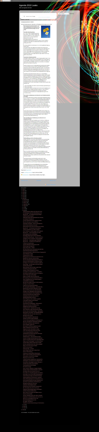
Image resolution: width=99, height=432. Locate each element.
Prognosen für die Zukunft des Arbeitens (30, 285)
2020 (23, 190)
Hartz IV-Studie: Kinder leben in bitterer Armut (31, 350)
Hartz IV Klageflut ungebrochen (28, 324)
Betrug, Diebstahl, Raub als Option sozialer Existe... (32, 267)
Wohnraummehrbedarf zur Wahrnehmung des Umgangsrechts (34, 252)
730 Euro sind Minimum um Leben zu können (31, 229)
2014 (23, 409)
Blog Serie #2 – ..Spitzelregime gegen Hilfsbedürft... (32, 240)
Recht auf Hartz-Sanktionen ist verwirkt (30, 225)
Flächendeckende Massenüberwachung (30, 250)
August (24, 205)
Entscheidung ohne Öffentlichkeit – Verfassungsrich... (32, 303)
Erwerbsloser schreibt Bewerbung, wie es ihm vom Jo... (33, 396)
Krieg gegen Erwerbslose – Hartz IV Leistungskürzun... (33, 223)
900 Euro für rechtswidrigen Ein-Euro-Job (30, 398)
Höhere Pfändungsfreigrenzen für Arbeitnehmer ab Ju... (33, 378)
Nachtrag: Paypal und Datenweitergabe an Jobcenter (32, 369)
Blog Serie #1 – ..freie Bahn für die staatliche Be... (32, 241)
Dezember (25, 199)
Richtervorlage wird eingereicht (28, 246)
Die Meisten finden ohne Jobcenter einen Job (31, 371)
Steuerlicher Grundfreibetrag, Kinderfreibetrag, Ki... (32, 381)
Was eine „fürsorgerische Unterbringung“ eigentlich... (32, 321)
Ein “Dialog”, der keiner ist (27, 401)
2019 (23, 192)
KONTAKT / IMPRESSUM (51, 184)
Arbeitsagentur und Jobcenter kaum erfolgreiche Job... (33, 360)
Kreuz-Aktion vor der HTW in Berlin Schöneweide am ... (33, 374)
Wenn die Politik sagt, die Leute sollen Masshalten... (32, 289)
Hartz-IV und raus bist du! (27, 347)
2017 (23, 195)
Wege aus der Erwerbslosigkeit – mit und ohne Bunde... (33, 341)
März (24, 406)
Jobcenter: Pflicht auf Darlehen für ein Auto (31, 270)
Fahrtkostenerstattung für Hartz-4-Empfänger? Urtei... (33, 292)
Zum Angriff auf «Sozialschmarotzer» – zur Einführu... (33, 271)
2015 (23, 198)
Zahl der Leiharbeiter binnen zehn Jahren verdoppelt (32, 344)
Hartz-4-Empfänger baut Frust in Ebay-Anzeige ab (32, 279)
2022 (23, 189)
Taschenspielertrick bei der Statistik (29, 365)
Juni (24, 208)
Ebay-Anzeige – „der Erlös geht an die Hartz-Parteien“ (33, 264)
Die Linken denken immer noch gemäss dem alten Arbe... (33, 249)
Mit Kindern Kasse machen (28, 315)
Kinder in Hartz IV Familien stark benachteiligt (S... (32, 354)
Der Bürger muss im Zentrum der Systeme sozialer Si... (33, 262)
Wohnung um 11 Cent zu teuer (28, 357)
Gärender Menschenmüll (27, 265)
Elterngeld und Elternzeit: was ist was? (30, 383)
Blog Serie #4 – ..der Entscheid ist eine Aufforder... (32, 228)
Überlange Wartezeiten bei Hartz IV (29, 297)
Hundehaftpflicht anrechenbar (28, 280)
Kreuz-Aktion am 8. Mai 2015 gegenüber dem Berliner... (33, 372)
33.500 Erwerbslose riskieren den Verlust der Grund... (33, 211)
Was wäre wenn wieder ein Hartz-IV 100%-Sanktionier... (33, 282)
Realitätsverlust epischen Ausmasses (29, 306)
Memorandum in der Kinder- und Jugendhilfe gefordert (33, 312)
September (25, 204)
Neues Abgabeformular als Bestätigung (30, 234)
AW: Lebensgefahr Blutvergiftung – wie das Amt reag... (33, 286)
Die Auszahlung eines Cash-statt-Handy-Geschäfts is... (33, 277)
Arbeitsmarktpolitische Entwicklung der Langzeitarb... (32, 377)
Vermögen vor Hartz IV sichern (28, 283)
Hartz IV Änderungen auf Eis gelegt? (29, 274)
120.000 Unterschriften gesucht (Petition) (30, 363)
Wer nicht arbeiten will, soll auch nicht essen (31, 387)
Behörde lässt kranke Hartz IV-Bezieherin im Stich (32, 288)
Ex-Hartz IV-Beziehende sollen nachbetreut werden (32, 220)
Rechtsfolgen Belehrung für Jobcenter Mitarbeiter (32, 235)
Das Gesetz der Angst (27, 366)
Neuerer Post (24, 180)
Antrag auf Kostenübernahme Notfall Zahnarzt (31, 294)
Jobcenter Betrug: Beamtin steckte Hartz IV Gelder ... (32, 342)
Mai (24, 210)
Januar (24, 407)
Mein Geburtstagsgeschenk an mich (29, 399)
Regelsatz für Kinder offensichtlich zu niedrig (31, 329)
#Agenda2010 (28, 170)
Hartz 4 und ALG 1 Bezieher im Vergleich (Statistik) (32, 368)
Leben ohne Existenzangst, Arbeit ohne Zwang (31, 330)
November (25, 201)
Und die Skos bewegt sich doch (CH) (29, 268)
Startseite (38, 180)
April (24, 404)
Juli (24, 207)
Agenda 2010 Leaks (28, 5)
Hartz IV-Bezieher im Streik (28, 253)
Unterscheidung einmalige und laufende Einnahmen (32, 375)
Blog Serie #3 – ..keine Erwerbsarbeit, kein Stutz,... (32, 232)
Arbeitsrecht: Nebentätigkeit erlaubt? (29, 384)
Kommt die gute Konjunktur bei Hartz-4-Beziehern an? (33, 380)
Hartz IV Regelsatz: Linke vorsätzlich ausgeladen (32, 298)
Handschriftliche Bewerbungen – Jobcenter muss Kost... (33, 237)
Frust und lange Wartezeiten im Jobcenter (30, 332)
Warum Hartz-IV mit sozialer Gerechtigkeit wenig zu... (32, 392)
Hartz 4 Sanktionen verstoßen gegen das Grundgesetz (33, 231)
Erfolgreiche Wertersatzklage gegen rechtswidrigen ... (33, 389)
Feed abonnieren (25, 174)
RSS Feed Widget (68, 26)
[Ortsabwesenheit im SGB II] (37, 168)
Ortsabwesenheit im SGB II (28, 255)
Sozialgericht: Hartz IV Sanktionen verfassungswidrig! (32, 238)
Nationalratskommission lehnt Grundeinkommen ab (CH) (33, 226)
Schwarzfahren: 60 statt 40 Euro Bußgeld (30, 356)
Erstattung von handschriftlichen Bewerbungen (31, 353)
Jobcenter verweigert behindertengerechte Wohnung (32, 338)
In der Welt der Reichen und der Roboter (30, 300)
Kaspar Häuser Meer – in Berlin (28, 247)
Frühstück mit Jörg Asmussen (28, 243)
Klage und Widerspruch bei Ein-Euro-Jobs (30, 327)
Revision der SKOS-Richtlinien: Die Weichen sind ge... (33, 261)
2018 (23, 193)
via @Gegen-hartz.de (28, 172)
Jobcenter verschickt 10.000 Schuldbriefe (30, 318)
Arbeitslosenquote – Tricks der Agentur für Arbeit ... (32, 336)
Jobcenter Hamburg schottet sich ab (29, 390)
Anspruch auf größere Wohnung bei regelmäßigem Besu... (33, 339)
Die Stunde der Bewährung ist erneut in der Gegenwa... (33, 273)
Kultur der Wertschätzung (27, 351)
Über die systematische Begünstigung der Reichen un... (33, 259)
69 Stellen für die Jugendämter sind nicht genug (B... (32, 291)
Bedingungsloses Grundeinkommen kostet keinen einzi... (33, 256)
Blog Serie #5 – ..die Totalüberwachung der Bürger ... (32, 214)
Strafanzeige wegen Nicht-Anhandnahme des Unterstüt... (33, 217)
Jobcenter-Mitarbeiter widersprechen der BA (31, 244)
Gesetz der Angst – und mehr (28, 348)
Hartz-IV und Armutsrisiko (27, 393)
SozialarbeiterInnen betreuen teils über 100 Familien (32, 333)
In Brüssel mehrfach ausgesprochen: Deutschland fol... (33, 359)
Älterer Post (53, 180)
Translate (62, 15)
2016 (23, 196)
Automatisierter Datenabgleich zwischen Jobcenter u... (33, 362)
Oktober (24, 202)
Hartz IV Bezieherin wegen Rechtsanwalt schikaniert (32, 309)
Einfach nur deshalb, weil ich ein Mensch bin (31, 276)
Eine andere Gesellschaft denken (29, 335)
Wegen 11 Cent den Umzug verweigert (30, 345)
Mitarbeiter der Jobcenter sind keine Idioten (31, 258)
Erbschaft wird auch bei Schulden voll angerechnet (32, 386)
